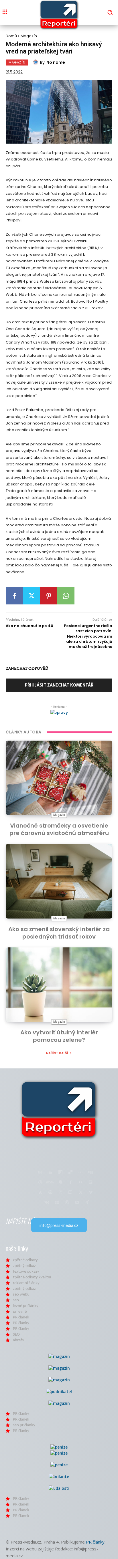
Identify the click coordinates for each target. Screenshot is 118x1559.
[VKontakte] (46, 1202)
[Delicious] (70, 1172)
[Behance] (40, 1172)
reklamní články (26, 1283)
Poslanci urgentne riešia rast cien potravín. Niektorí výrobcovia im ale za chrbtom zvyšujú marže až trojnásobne (88, 636)
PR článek (21, 1317)
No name (55, 62)
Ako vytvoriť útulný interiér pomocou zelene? (59, 1036)
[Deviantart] (80, 1172)
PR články (21, 1323)
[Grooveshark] (50, 1192)
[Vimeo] (90, 1192)
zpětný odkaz (24, 1266)
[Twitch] (70, 1192)
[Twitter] (31, 595)
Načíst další (57, 1053)
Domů (11, 36)
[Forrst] (40, 1192)
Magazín (29, 36)
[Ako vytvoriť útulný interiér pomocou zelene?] (59, 984)
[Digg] (90, 1172)
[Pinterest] (48, 595)
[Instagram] (60, 1192)
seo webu (21, 1294)
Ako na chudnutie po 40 (29, 625)
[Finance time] (59, 1110)
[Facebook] (14, 595)
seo (16, 1300)
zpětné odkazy (25, 1260)
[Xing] (87, 1202)
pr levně (20, 1312)
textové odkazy (26, 1272)
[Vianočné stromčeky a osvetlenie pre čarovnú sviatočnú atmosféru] (59, 778)
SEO (16, 1334)
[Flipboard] (90, 1182)
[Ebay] (50, 1182)
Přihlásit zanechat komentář (59, 685)
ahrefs (18, 1340)
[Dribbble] (40, 1182)
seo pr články (24, 1425)
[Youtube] (76, 1202)
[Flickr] (80, 1182)
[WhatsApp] (65, 595)
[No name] (36, 62)
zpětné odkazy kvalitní (32, 1277)
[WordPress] (66, 1202)
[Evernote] (60, 1182)
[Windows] (56, 1202)
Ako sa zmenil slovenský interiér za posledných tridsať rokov (59, 933)
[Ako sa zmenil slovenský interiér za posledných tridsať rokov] (59, 881)
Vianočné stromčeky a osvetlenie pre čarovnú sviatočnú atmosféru (59, 829)
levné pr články (25, 1306)
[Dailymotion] (60, 1172)
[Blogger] (50, 1172)
